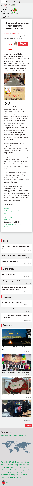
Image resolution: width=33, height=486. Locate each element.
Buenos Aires (21, 475)
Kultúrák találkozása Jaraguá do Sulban (15, 372)
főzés (5, 215)
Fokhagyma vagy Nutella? (11, 281)
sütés (5, 213)
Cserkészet (12, 477)
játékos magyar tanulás (12, 211)
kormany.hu (10, 482)
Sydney (9, 472)
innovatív (7, 220)
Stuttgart (13, 467)
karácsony (5, 467)
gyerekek (7, 209)
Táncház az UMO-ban (9, 274)
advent (3, 465)
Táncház (10, 465)
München (4, 470)
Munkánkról (16, 33)
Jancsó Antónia (9, 46)
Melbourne (21, 477)
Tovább (28, 425)
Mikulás (16, 470)
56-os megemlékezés (22, 462)
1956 (11, 470)
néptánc (18, 465)
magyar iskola (25, 470)
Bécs (11, 461)
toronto (26, 465)
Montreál (22, 472)
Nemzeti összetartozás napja (11, 395)
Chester (3, 472)
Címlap (6, 33)
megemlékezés (22, 467)
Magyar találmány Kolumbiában (13, 302)
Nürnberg (12, 475)
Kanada (6, 206)
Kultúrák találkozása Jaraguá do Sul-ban (15, 255)
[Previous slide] (5, 103)
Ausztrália (4, 475)
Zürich (15, 472)
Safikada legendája (8, 309)
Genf (27, 472)
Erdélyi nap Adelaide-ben (10, 261)
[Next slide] (9, 103)
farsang (4, 477)
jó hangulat (8, 217)
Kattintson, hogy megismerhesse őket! (14, 435)
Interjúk (4, 418)
